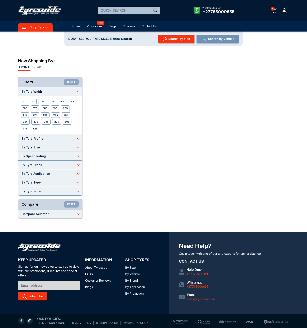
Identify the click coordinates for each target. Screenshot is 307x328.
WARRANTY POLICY (135, 322)
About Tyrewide (96, 267)
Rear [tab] (37, 67)
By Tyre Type (51, 182)
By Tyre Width (51, 91)
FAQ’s (89, 274)
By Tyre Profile (51, 139)
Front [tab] (24, 67)
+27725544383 (197, 274)
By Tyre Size (51, 147)
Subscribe (35, 296)
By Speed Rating (51, 156)
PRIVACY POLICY (81, 322)
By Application (135, 287)
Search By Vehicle (221, 39)
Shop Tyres (37, 27)
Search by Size (179, 39)
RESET (71, 82)
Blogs (112, 26)
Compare (129, 26)
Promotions (94, 26)
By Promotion (134, 293)
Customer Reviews (98, 280)
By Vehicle (132, 274)
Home (76, 26)
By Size (130, 267)
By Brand (131, 280)
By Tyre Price (51, 191)
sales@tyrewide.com (201, 299)
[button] (275, 10)
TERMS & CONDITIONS (51, 322)
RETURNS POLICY (107, 322)
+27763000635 (218, 11)
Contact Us (149, 26)
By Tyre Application (51, 174)
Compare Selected (51, 214)
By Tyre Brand (51, 165)
